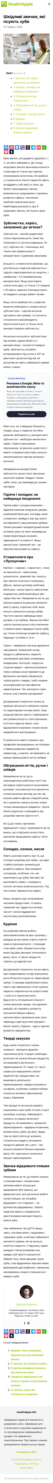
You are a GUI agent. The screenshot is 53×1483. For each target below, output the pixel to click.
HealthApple (20, 4)
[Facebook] (24, 1323)
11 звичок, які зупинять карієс (29, 1363)
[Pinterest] (28, 1323)
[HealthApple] (4, 4)
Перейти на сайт (26, 414)
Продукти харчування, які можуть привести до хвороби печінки (29, 1381)
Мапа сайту (26, 1467)
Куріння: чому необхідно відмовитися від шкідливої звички (27, 1355)
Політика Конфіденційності (26, 1459)
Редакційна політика (26, 1463)
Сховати (20, 73)
